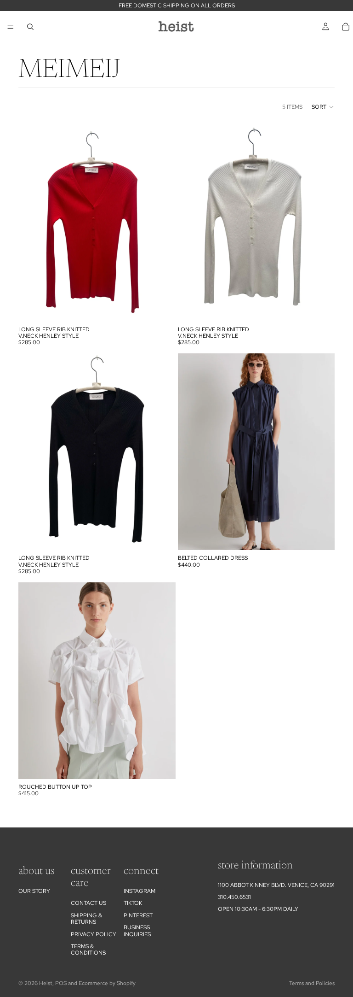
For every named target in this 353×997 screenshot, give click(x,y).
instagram (139, 891)
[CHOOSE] (161, 307)
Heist (45, 983)
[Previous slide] (191, 452)
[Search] (30, 27)
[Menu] (10, 26)
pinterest (138, 915)
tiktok (133, 903)
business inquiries (137, 931)
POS (61, 983)
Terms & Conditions (88, 949)
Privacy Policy (93, 934)
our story (34, 891)
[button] (323, 107)
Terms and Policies (312, 983)
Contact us (88, 903)
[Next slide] (321, 452)
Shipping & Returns (86, 919)
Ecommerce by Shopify (107, 983)
